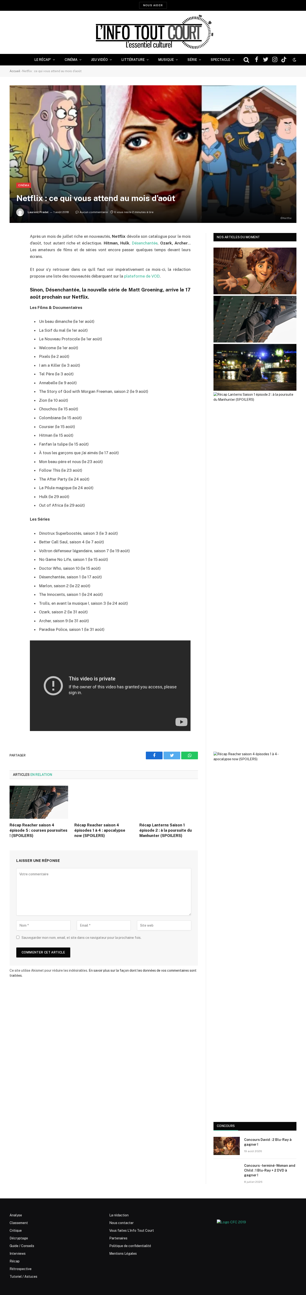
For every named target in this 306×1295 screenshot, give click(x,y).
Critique (16, 1230)
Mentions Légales (123, 1253)
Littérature (133, 60)
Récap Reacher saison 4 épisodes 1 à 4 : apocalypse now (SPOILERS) (99, 830)
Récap (15, 1261)
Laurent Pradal (38, 212)
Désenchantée (145, 243)
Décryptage (19, 1238)
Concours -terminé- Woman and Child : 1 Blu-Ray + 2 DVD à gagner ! (269, 1170)
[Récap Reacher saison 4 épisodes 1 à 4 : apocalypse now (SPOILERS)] (103, 802)
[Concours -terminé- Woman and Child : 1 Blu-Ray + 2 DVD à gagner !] (226, 1172)
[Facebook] (14, 249)
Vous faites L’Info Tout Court (131, 1230)
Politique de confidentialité (130, 1246)
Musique (166, 60)
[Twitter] (14, 261)
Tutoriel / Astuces (23, 1276)
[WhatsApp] (14, 273)
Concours (226, 1126)
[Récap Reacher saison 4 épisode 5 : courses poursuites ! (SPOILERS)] (39, 802)
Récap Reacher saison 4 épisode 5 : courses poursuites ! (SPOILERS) (38, 830)
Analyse (16, 1215)
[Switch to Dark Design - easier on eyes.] (294, 60)
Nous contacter (121, 1223)
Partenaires (118, 1238)
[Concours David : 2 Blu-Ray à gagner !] (226, 1146)
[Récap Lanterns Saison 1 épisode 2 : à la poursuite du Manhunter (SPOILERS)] (168, 802)
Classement (19, 1223)
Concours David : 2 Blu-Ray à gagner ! (268, 1142)
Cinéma (71, 60)
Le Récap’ (42, 60)
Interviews (18, 1253)
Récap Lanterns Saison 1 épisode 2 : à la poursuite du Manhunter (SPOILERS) (165, 830)
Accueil (15, 71)
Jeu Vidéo (99, 60)
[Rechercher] (246, 59)
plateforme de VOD (142, 276)
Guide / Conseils (22, 1246)
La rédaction (119, 1215)
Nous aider (153, 5)
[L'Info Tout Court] (153, 32)
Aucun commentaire (94, 212)
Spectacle (220, 60)
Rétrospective (21, 1269)
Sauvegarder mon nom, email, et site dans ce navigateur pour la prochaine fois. (81, 938)
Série (192, 60)
